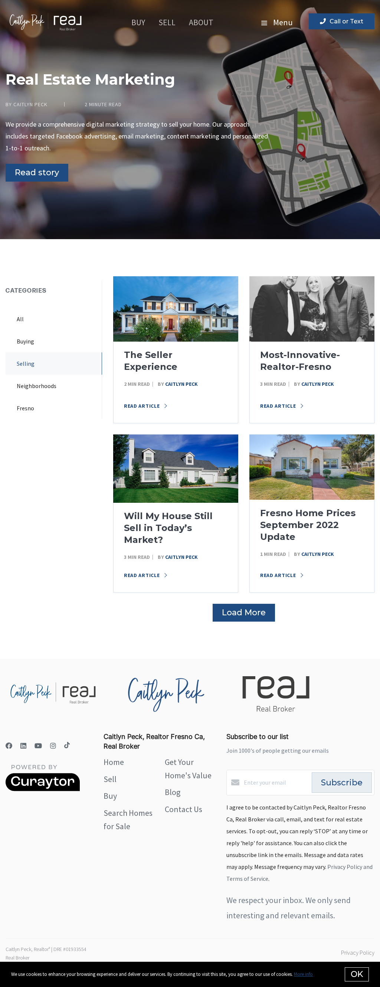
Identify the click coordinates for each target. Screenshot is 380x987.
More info (303, 974)
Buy (138, 22)
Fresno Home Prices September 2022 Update (308, 525)
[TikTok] (67, 746)
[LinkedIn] (23, 746)
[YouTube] (38, 746)
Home (114, 762)
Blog (172, 792)
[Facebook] (9, 746)
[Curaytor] (43, 789)
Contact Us (183, 809)
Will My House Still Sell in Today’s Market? (168, 528)
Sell (167, 22)
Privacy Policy (357, 952)
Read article (142, 406)
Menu (282, 22)
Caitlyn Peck (181, 384)
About (201, 22)
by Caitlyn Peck (27, 104)
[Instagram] (53, 746)
